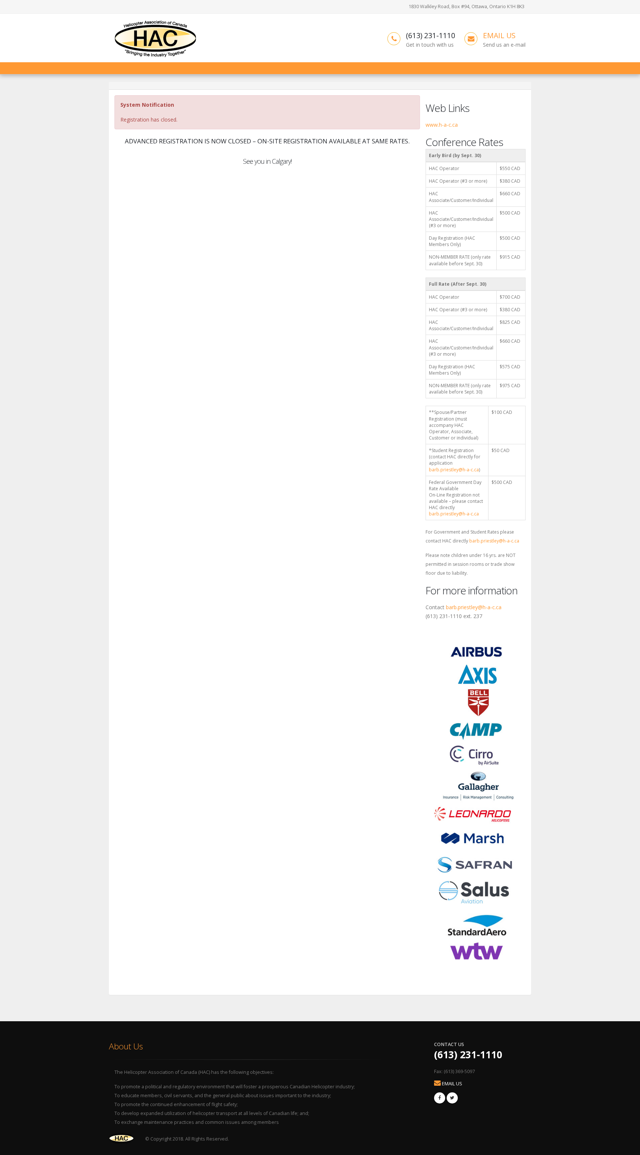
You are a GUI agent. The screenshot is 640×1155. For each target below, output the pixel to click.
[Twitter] (452, 1097)
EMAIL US (499, 35)
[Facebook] (439, 1097)
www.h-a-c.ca (442, 124)
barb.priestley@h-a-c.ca (454, 470)
